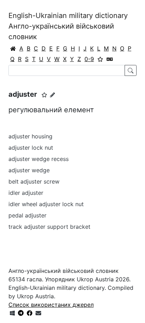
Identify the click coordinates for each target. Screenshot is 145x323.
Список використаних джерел (51, 304)
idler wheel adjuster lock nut (46, 204)
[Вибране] (100, 59)
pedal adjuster (27, 215)
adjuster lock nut (30, 147)
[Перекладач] (110, 59)
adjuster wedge (29, 170)
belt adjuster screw (33, 181)
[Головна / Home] (13, 48)
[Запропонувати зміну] (52, 95)
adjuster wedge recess (38, 158)
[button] (44, 94)
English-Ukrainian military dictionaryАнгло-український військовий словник (68, 26)
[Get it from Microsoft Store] (12, 313)
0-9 (89, 58)
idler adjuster (25, 192)
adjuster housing (30, 136)
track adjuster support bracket (49, 226)
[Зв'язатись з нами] (38, 313)
